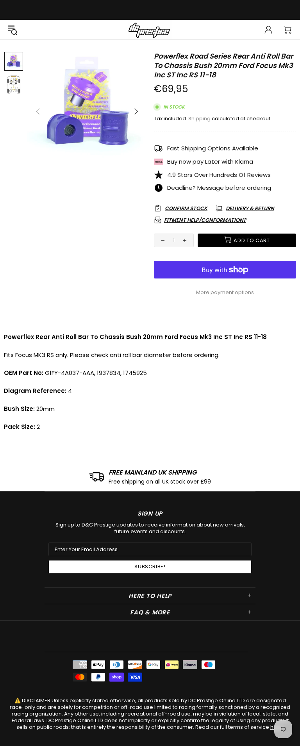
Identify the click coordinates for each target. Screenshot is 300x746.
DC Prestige (150, 29)
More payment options (225, 292)
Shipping (199, 118)
